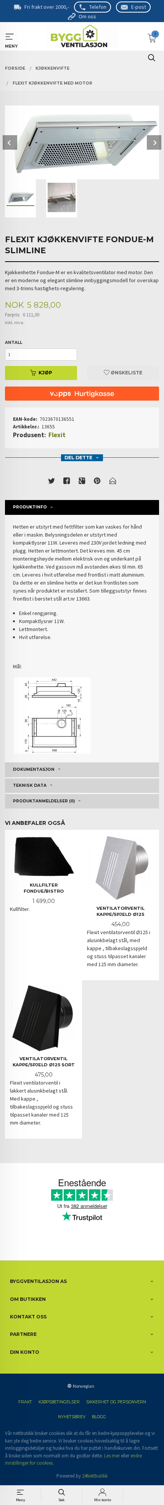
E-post (138, 6)
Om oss (87, 16)
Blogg (99, 1416)
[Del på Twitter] (51, 482)
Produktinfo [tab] (30, 507)
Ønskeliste (125, 372)
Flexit (57, 435)
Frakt (25, 1402)
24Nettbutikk (95, 1476)
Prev (10, 142)
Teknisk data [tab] (30, 785)
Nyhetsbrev (71, 1416)
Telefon (97, 6)
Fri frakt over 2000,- (46, 6)
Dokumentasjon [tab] (34, 769)
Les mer (112, 1455)
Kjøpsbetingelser (59, 1402)
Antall (13, 342)
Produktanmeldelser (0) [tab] (44, 801)
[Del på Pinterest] (97, 482)
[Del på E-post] (113, 482)
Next (154, 142)
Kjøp (45, 372)
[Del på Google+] (82, 482)
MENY (9, 37)
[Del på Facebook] (67, 482)
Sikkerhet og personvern (116, 1402)
